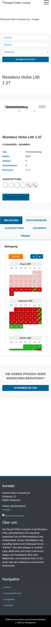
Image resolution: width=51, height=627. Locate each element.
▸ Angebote (9, 599)
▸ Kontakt (8, 605)
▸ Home (7, 587)
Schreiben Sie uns (25, 388)
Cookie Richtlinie (38, 619)
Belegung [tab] (11, 220)
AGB (7, 619)
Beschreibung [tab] (36, 220)
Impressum (14, 619)
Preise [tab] (25, 235)
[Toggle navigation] (46, 2)
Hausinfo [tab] (39, 228)
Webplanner (30, 622)
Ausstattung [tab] (14, 228)
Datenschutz (25, 619)
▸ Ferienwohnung (12, 593)
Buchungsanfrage (16, 197)
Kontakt (6, 509)
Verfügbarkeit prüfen (25, 59)
